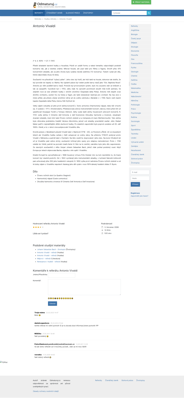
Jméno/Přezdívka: (39, 274)
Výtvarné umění (137, 142)
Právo (133, 109)
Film (132, 59)
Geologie (134, 72)
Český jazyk (136, 38)
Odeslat (52, 303)
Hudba (133, 84)
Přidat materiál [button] (142, 2)
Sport (133, 125)
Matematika (136, 88)
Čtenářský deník (54, 13)
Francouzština (136, 63)
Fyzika (133, 67)
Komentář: (37, 280)
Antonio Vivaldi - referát (47, 252)
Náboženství (136, 96)
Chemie (134, 76)
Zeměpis (134, 146)
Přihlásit (135, 184)
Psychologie (136, 113)
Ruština (134, 117)
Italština (134, 80)
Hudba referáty (50, 19)
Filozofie (134, 55)
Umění (133, 138)
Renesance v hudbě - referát (48, 262)
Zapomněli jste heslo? (139, 196)
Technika (134, 134)
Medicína (134, 92)
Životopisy (88, 13)
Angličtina (135, 30)
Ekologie (134, 47)
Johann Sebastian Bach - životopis (51, 249)
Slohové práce (73, 13)
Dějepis (134, 43)
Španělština (135, 130)
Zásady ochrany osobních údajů (46, 391)
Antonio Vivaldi (65, 19)
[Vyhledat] (149, 13)
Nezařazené (136, 150)
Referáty (39, 13)
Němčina (134, 101)
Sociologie (135, 121)
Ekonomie (135, 51)
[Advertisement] (51, 43)
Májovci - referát (44, 258)
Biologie (134, 34)
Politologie (135, 105)
